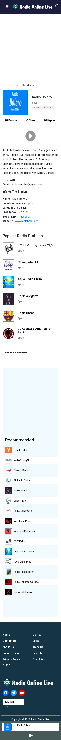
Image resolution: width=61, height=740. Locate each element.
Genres (37, 634)
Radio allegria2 (22, 490)
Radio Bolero (23, 725)
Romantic (47, 107)
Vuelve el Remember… (26, 531)
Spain (15, 85)
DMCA (6, 665)
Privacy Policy (11, 659)
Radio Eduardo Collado (26, 582)
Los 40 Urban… (22, 450)
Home (5, 85)
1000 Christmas (22, 561)
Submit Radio (11, 653)
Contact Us (9, 640)
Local (36, 640)
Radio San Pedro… (24, 510)
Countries (39, 659)
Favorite (38, 653)
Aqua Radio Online (24, 551)
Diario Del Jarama (23, 592)
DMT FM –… (20, 541)
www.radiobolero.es (26, 221)
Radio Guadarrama (24, 571)
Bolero (36, 107)
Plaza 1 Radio (21, 470)
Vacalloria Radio (23, 521)
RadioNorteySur (22, 460)
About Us (8, 647)
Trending (38, 647)
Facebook (24, 216)
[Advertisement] (30, 48)
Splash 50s (20, 500)
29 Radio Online (22, 480)
